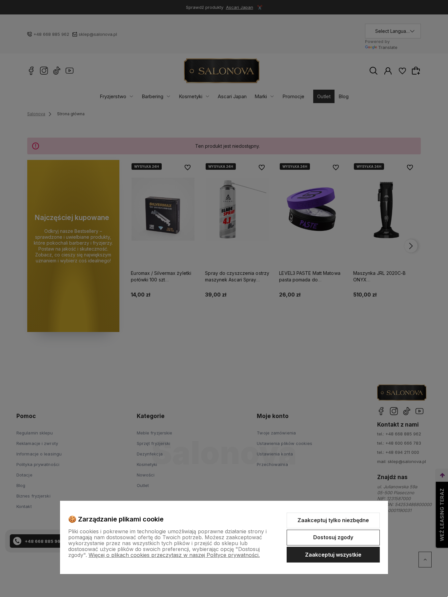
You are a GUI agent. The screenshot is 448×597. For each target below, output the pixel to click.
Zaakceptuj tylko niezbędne (333, 520)
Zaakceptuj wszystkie (333, 554)
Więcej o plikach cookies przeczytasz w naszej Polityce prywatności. (174, 555)
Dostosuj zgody (333, 537)
